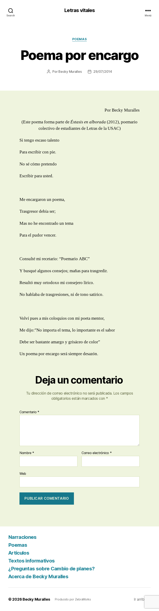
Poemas (79, 39)
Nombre (26, 453)
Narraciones (22, 537)
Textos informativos (31, 561)
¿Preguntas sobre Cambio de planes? (51, 569)
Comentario (29, 412)
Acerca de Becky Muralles (38, 576)
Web (22, 473)
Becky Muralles (36, 599)
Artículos (18, 553)
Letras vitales (79, 10)
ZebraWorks (83, 599)
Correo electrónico (97, 453)
